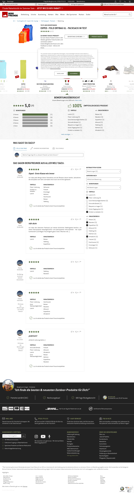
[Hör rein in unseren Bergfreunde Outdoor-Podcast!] (50, 437)
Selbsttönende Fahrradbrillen (76, 483)
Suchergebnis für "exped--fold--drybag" (27, 21)
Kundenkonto (103, 439)
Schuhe (33, 14)
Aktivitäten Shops (8, 476)
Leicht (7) (71, 114)
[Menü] (132, 487)
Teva (101, 476)
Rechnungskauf (42, 4)
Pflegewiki (102, 458)
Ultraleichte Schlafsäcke (74, 479)
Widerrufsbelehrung (73, 453)
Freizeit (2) (92, 239)
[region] (67, 63)
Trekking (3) (99, 125)
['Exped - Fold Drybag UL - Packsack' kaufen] (26, 34)
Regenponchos (40, 479)
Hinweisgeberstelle (105, 451)
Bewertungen (93, 184)
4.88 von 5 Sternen (113, 4)
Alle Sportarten (72, 14)
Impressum (102, 449)
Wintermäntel (39, 480)
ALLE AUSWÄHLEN (73, 73)
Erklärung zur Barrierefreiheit (108, 453)
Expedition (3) (99, 120)
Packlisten (6, 480)
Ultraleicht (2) (99, 130)
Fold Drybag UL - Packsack (48, 21)
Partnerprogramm (104, 446)
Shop (3, 1)
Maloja (102, 479)
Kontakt (69, 441)
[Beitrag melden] (80, 169)
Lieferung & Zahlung (73, 434)
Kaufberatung (7, 479)
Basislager (10, 1)
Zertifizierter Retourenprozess (103, 409)
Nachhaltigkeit (103, 456)
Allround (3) (99, 122)
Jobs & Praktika (104, 437)
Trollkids (102, 483)
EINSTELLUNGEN (60, 73)
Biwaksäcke (71, 482)
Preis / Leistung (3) (74, 117)
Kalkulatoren (6, 477)
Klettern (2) (99, 128)
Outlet (88, 14)
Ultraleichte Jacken (41, 482)
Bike (56, 14)
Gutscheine (102, 444)
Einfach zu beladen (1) (75, 130)
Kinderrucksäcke (72, 480)
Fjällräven (102, 482)
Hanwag (102, 480)
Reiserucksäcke (72, 477)
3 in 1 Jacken (39, 476)
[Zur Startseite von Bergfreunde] (10, 14)
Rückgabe (70, 444)
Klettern (51, 14)
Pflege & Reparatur (8, 482)
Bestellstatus (71, 437)
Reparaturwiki (111, 458)
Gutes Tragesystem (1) (75, 128)
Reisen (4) (98, 114)
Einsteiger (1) (93, 245)
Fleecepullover (39, 483)
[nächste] (118, 72)
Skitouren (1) (93, 248)
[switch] (129, 491)
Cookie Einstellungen (73, 451)
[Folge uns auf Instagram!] (38, 437)
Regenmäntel (39, 477)
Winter (62, 14)
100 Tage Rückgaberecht (77, 4)
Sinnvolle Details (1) (74, 122)
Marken (81, 14)
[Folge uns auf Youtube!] (44, 437)
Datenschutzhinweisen (55, 68)
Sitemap (25, 486)
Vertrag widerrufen (72, 455)
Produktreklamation (73, 446)
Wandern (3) (99, 117)
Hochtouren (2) (94, 242)
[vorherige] (16, 72)
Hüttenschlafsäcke (73, 476)
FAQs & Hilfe (70, 439)
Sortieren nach (91, 176)
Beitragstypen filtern (93, 168)
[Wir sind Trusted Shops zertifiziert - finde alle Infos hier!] (105, 397)
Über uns (102, 434)
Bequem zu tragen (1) (74, 125)
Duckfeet (102, 477)
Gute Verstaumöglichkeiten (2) (77, 120)
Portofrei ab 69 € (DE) (12, 4)
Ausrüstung (42, 14)
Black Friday (6, 483)
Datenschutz (74, 449)
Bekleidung (25, 14)
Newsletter (102, 441)
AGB (68, 449)
